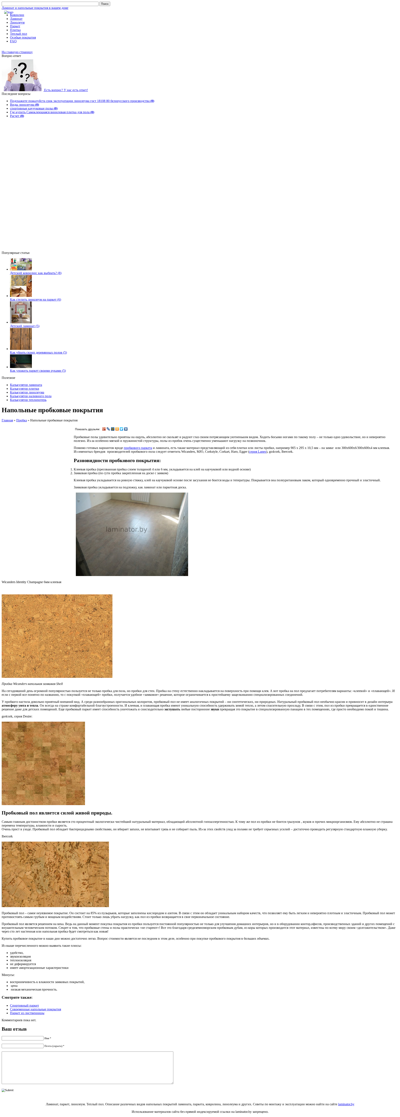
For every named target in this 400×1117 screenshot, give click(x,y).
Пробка (21, 420)
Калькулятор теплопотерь (28, 400)
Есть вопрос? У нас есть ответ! (65, 90)
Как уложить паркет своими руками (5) (38, 370)
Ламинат (16, 18)
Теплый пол (18, 33)
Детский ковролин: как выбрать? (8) (35, 273)
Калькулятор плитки (24, 388)
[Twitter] (121, 429)
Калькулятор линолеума (27, 392)
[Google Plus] (104, 429)
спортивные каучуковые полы (34, 108)
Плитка (15, 30)
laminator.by (346, 1104)
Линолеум (17, 22)
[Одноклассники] (117, 429)
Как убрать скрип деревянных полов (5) (38, 352)
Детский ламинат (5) (24, 326)
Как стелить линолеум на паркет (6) (35, 299)
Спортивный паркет (24, 1005)
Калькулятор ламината (26, 385)
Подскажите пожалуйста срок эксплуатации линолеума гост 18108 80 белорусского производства (82, 101)
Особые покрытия (23, 37)
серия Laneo (257, 451)
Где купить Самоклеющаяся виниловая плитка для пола (52, 112)
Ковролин (17, 15)
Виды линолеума (24, 104)
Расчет (17, 116)
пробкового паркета (138, 448)
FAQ (13, 41)
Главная (7, 420)
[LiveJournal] (108, 429)
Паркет (15, 26)
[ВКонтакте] (126, 429)
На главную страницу (17, 52)
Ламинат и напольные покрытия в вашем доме (35, 8)
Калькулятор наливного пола (30, 396)
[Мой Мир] (113, 429)
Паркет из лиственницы (27, 1013)
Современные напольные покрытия (35, 1009)
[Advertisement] (22, 187)
